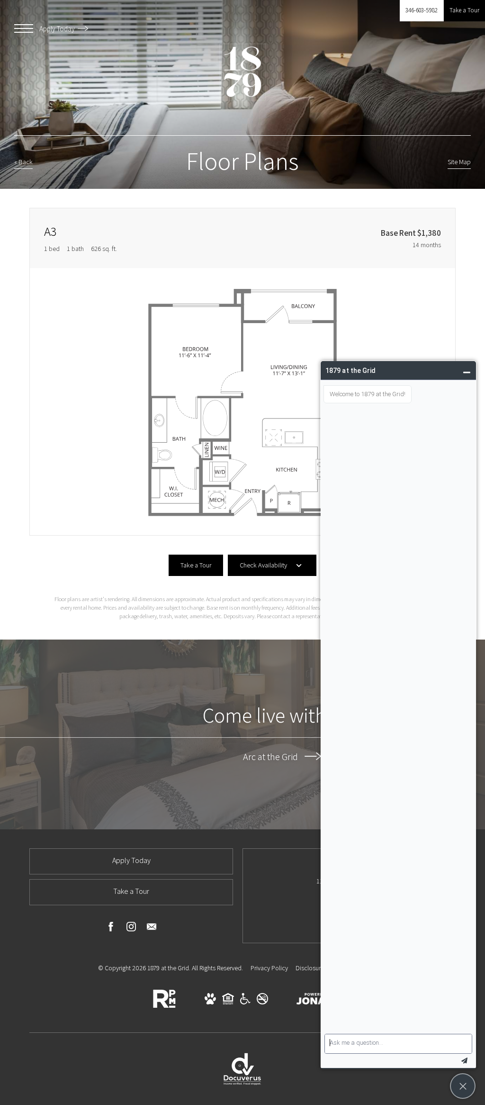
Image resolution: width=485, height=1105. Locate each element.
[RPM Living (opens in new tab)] (164, 1006)
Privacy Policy (269, 968)
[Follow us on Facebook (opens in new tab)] (111, 928)
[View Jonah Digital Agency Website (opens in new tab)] (314, 1000)
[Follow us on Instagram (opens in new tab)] (131, 928)
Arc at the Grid (271, 756)
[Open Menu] (23, 28)
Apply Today (57, 28)
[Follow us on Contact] (151, 928)
